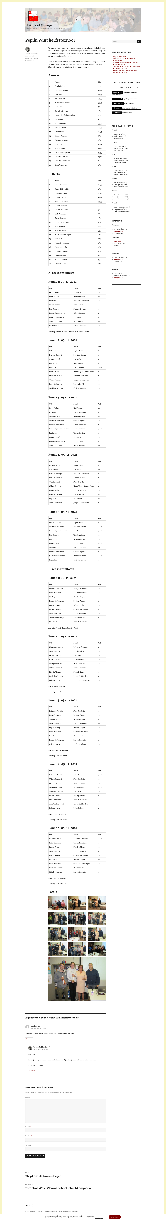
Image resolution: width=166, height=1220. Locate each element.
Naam (28, 1126)
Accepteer (114, 1217)
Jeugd (98, 20)
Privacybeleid (49, 1211)
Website (28, 1145)
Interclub (109, 20)
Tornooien (122, 20)
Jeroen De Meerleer (31, 53)
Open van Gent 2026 (119, 56)
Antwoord (29, 1039)
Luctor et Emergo (39, 25)
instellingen (99, 1218)
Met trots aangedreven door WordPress (66, 1211)
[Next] (138, 87)
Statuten (40, 1211)
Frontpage (28, 58)
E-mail (28, 1136)
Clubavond (87, 20)
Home (78, 20)
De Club (133, 20)
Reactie (29, 1097)
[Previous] (115, 87)
